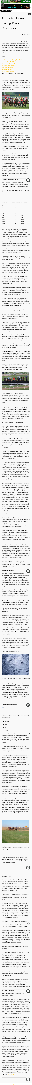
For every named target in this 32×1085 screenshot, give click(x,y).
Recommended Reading (8, 71)
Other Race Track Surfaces (8, 65)
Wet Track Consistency (7, 67)
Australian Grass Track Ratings (9, 62)
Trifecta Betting (10, 1084)
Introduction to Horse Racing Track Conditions (13, 60)
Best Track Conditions (7, 69)
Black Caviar (11, 1074)
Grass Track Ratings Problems (9, 63)
